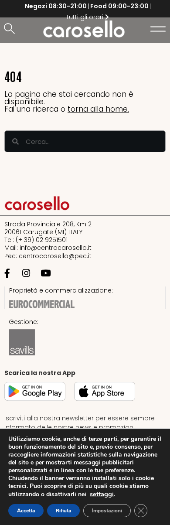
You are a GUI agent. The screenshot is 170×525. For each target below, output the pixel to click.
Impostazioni (107, 510)
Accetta (26, 510)
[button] (11, 29)
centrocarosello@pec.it (55, 256)
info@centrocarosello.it (56, 247)
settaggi (102, 494)
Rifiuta (63, 510)
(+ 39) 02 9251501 (42, 239)
